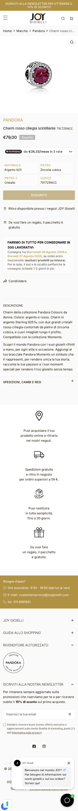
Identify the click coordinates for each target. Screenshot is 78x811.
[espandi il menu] (5, 17)
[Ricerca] (63, 18)
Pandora (38, 31)
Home (7, 31)
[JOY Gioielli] (38, 18)
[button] (71, 18)
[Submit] (69, 714)
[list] (39, 74)
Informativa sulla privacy (26, 732)
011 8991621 (22, 602)
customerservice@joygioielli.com (44, 595)
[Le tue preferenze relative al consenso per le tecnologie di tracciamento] (7, 804)
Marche (22, 31)
